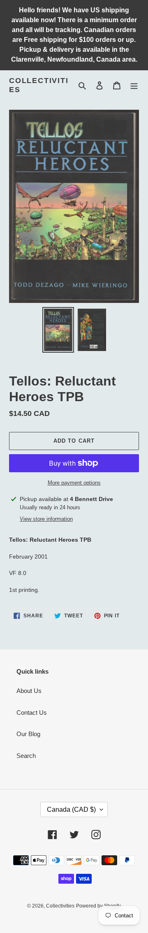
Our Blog (28, 733)
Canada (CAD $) (71, 809)
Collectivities (39, 85)
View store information (46, 519)
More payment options (74, 483)
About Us (29, 690)
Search (26, 755)
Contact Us (31, 712)
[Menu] (134, 85)
